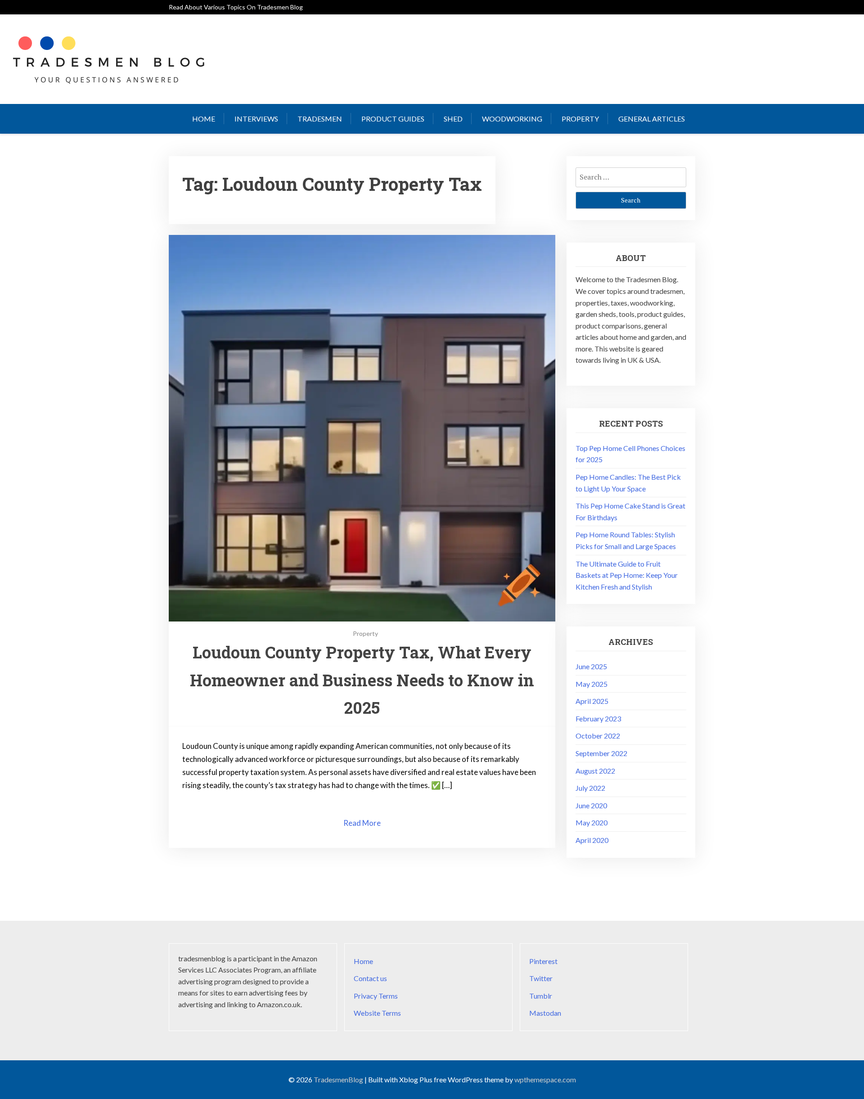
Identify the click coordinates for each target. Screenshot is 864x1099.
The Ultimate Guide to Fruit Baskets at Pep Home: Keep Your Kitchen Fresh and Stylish (627, 575)
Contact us (370, 978)
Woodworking (512, 118)
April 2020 (592, 840)
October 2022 (598, 735)
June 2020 (591, 805)
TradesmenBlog (338, 1079)
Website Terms (377, 1013)
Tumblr (540, 995)
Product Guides (392, 118)
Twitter (541, 978)
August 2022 (595, 770)
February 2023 (598, 718)
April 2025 (592, 701)
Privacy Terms (376, 995)
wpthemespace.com (545, 1079)
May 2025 (592, 684)
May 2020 (592, 822)
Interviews (256, 118)
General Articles (651, 118)
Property (580, 118)
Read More (362, 823)
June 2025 (591, 666)
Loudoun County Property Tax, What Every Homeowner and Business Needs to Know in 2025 (362, 679)
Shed (453, 118)
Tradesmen (319, 118)
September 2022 (601, 753)
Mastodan (545, 1013)
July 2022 (590, 788)
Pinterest (543, 961)
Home (203, 118)
